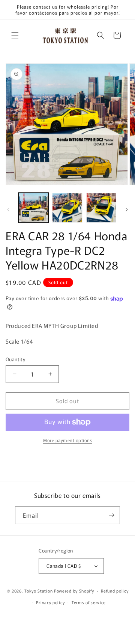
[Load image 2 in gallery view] (67, 208)
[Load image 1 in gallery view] (33, 208)
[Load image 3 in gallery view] (101, 208)
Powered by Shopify (74, 591)
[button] (15, 35)
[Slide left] (8, 209)
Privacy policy (50, 602)
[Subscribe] (111, 515)
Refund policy (114, 591)
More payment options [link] (67, 440)
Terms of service (89, 602)
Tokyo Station (39, 591)
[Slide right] (126, 209)
